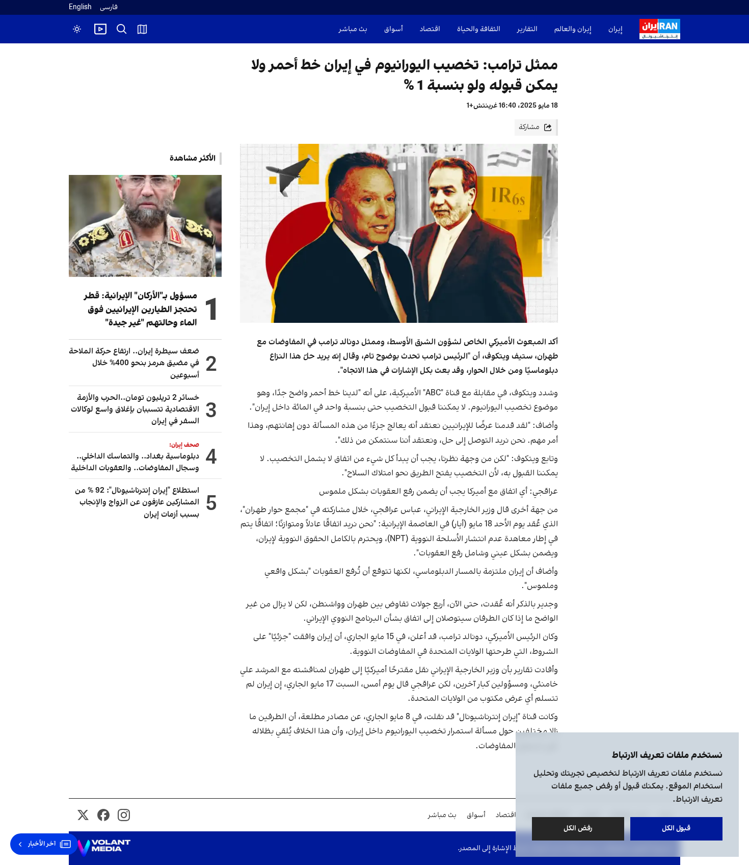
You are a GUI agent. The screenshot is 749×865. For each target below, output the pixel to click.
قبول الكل (676, 828)
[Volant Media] (103, 848)
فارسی (109, 7)
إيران (615, 29)
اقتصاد (430, 29)
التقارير (527, 29)
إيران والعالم (573, 29)
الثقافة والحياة (478, 29)
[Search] (122, 29)
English (80, 7)
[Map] (142, 29)
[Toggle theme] (77, 29)
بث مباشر (353, 29)
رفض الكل (578, 828)
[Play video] (100, 29)
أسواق (393, 29)
